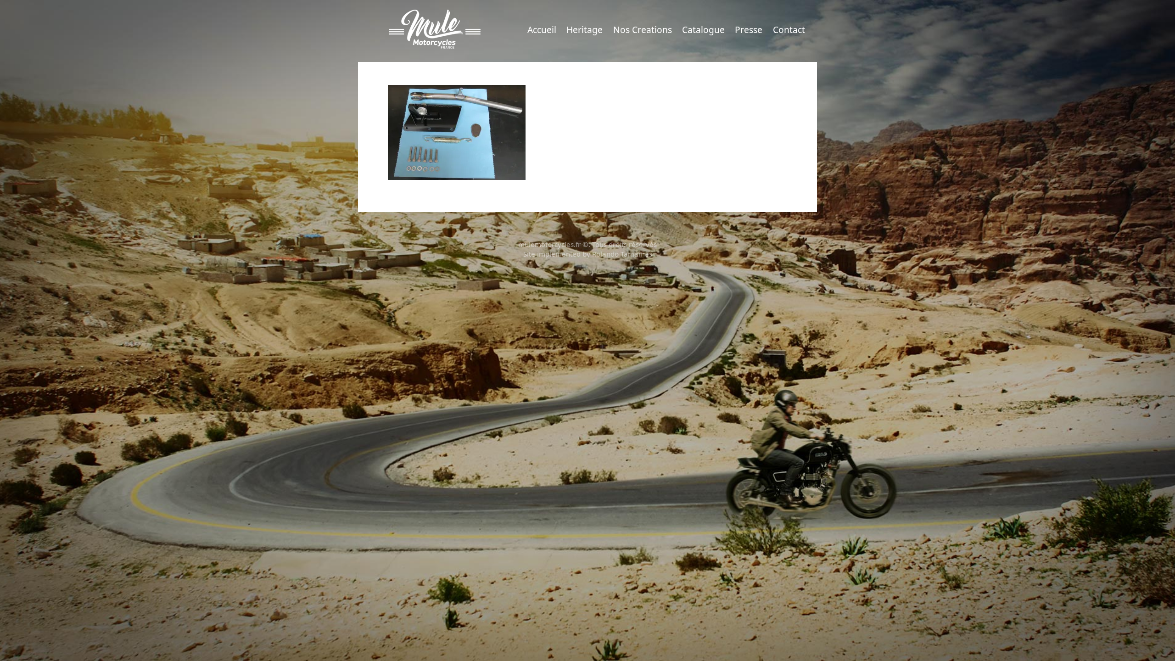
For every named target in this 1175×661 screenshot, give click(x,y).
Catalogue (703, 29)
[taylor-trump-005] (457, 131)
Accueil (541, 29)
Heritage (584, 29)
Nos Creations (642, 29)
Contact (789, 29)
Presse (748, 29)
